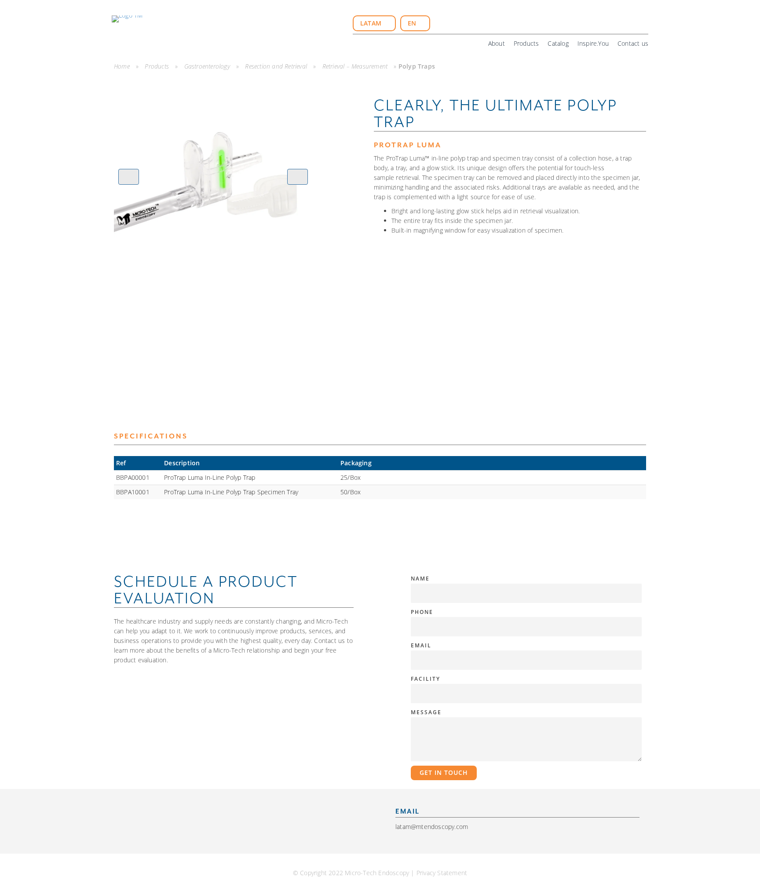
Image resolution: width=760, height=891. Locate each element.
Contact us (633, 43)
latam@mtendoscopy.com (431, 826)
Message (426, 712)
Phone (422, 612)
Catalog (558, 43)
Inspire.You (593, 43)
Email (421, 645)
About (496, 43)
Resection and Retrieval (276, 66)
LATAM (371, 23)
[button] (128, 177)
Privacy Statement (442, 873)
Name (420, 578)
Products (526, 43)
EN (413, 23)
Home (122, 66)
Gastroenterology (207, 66)
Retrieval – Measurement (355, 66)
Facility (425, 679)
